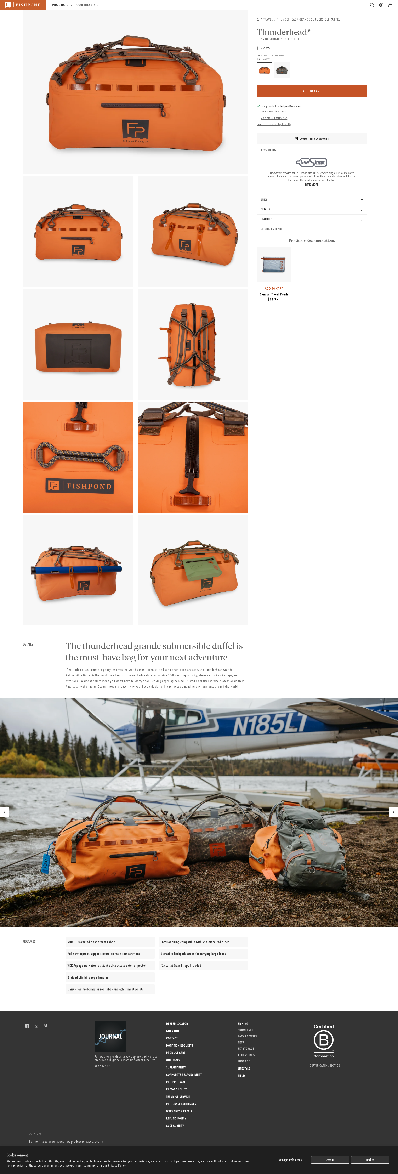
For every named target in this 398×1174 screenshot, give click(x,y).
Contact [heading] (172, 1038)
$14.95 (273, 299)
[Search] (372, 5)
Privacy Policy (117, 1165)
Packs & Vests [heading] (247, 1036)
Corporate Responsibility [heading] (184, 1075)
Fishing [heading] (243, 1024)
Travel (268, 19)
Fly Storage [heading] (246, 1048)
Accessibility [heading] (175, 1126)
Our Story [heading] (173, 1060)
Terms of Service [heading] (178, 1097)
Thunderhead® (284, 32)
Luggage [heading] (244, 1061)
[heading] (62, 5)
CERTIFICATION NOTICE (325, 1065)
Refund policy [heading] (176, 1118)
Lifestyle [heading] (244, 1068)
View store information (274, 118)
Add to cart (312, 91)
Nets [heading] (241, 1042)
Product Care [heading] (176, 1053)
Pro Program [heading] (175, 1082)
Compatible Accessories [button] (314, 138)
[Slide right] (393, 812)
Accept (330, 1160)
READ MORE (102, 1066)
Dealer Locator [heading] (177, 1024)
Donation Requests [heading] (179, 1045)
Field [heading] (241, 1076)
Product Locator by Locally (274, 124)
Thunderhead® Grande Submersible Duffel (308, 19)
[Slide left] (4, 812)
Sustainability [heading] (176, 1067)
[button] (390, 5)
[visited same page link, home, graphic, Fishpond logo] (23, 5)
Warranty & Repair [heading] (179, 1111)
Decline (370, 1160)
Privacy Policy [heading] (176, 1089)
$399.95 (263, 48)
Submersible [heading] (246, 1030)
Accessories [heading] (246, 1055)
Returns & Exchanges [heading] (181, 1104)
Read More (311, 185)
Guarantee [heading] (173, 1031)
